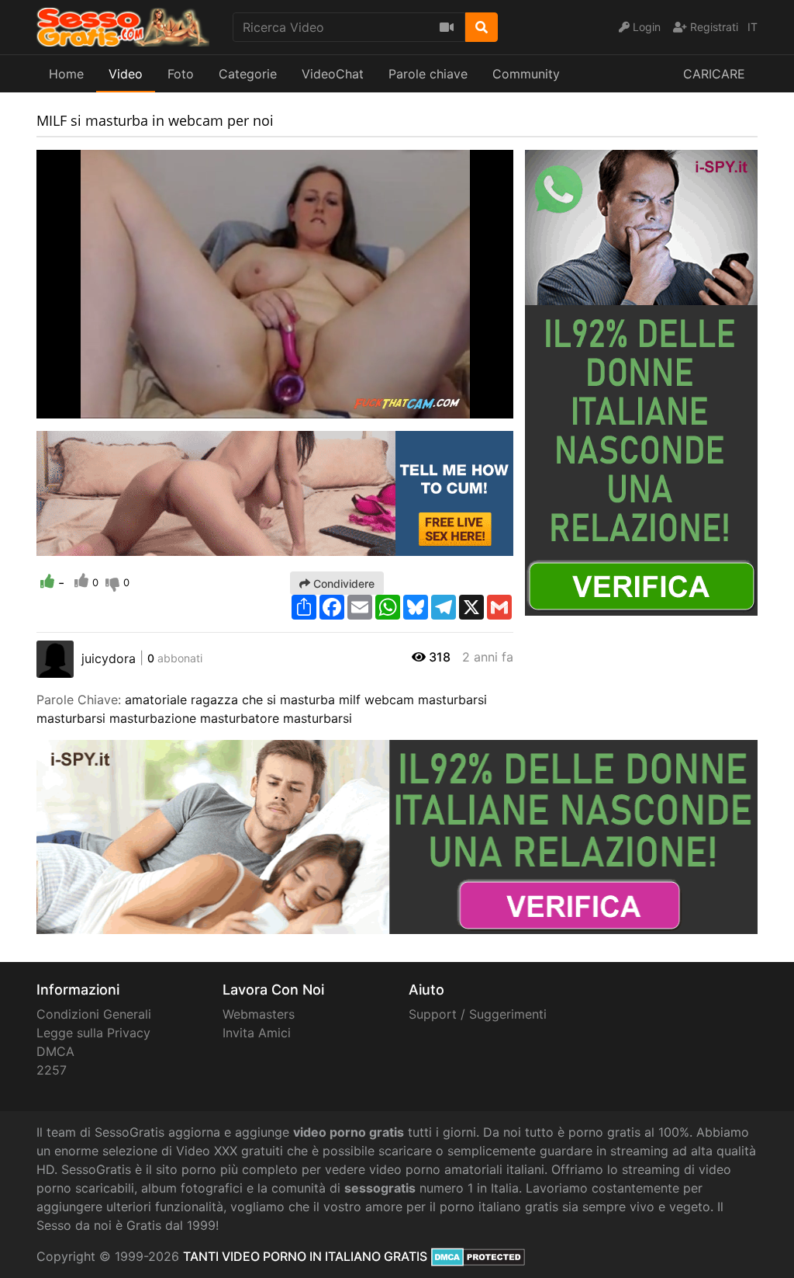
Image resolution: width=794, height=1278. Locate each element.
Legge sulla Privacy (93, 1032)
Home (66, 74)
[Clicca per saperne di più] (641, 381)
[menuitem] (465, 406)
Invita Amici (257, 1032)
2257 (51, 1070)
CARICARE (714, 74)
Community (526, 74)
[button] (79, 406)
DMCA (55, 1051)
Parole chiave (428, 74)
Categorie (248, 74)
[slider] (79, 406)
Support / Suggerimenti (478, 1014)
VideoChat (333, 74)
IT (752, 26)
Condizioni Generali (93, 1014)
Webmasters (259, 1014)
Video (126, 74)
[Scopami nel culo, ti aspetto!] (274, 492)
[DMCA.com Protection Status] (478, 1256)
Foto (180, 74)
